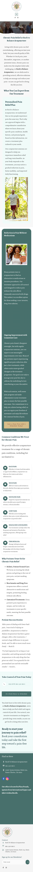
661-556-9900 (20, 684)
